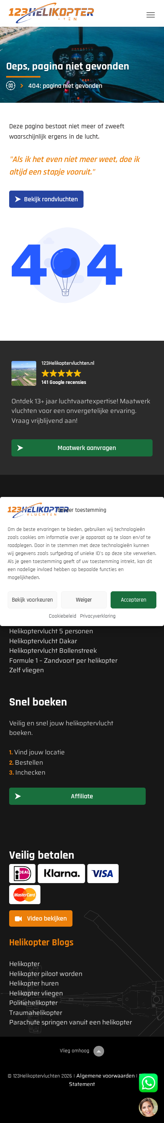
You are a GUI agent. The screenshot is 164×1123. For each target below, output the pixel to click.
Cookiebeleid (62, 616)
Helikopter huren (34, 983)
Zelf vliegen (26, 670)
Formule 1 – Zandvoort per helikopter (63, 660)
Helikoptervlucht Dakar (43, 641)
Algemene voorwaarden (105, 1075)
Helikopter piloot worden (45, 974)
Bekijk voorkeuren (32, 600)
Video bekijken (46, 918)
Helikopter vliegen (36, 993)
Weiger (84, 600)
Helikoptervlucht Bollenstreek (53, 650)
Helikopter (24, 964)
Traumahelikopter (35, 1013)
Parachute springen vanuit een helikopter (70, 1022)
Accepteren (133, 600)
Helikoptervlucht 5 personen (51, 631)
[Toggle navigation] (150, 15)
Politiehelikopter (33, 1003)
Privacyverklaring (98, 616)
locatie (55, 752)
